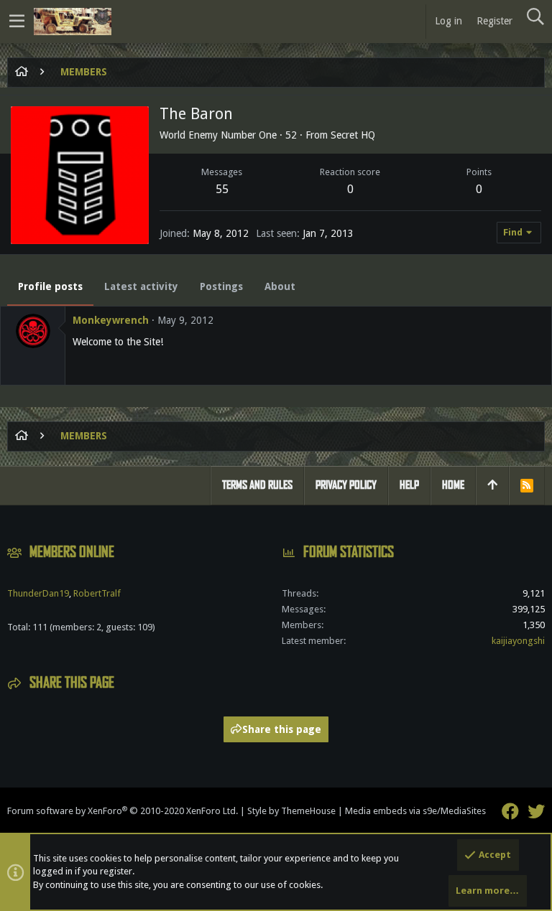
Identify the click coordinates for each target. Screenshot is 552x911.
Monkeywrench (111, 320)
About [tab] (279, 286)
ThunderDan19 (38, 593)
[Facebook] (510, 812)
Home (453, 485)
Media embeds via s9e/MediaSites (415, 810)
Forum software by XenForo (122, 810)
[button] (17, 21)
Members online (71, 552)
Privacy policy (346, 485)
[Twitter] (536, 812)
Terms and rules (257, 485)
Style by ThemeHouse (291, 810)
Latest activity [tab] (141, 286)
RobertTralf (97, 593)
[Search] (535, 17)
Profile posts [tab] (50, 286)
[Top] (492, 485)
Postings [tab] (221, 286)
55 (222, 189)
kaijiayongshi (518, 640)
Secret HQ (353, 135)
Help (409, 485)
